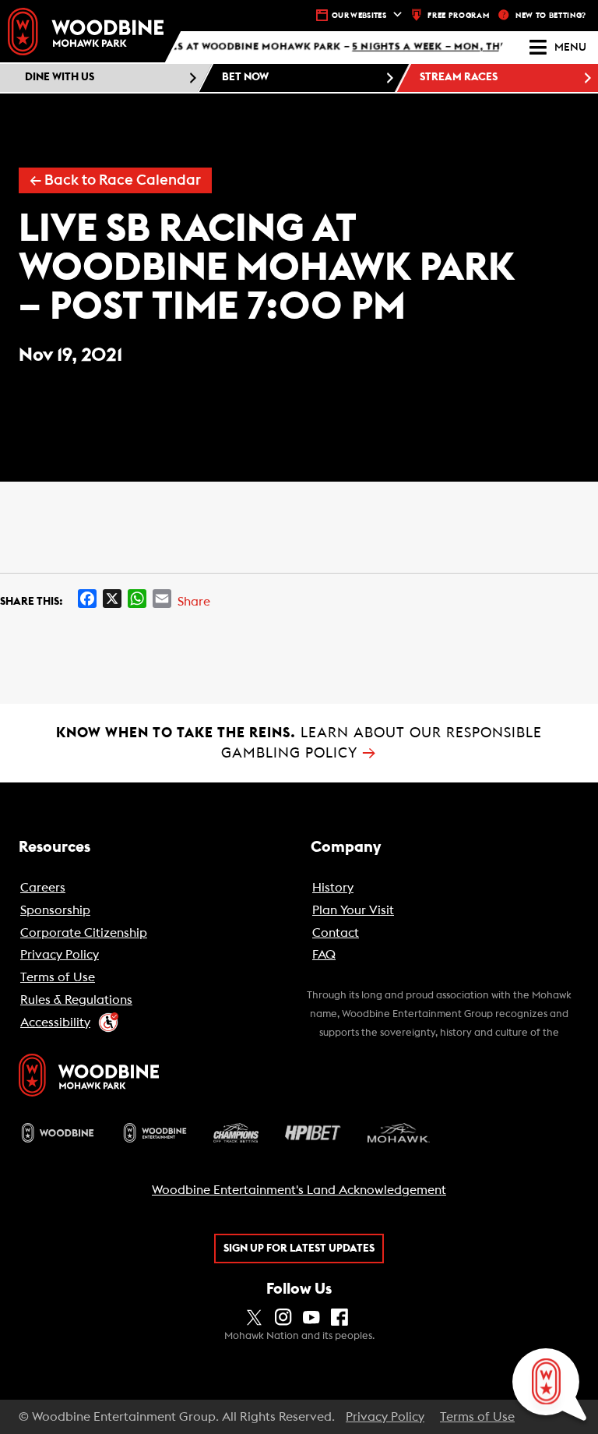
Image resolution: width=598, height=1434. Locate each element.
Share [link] (194, 601)
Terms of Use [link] (477, 1417)
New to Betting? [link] (550, 15)
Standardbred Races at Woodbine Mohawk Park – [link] (306, 47)
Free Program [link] (458, 15)
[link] (86, 31)
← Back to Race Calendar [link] (115, 180)
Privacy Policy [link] (385, 1417)
